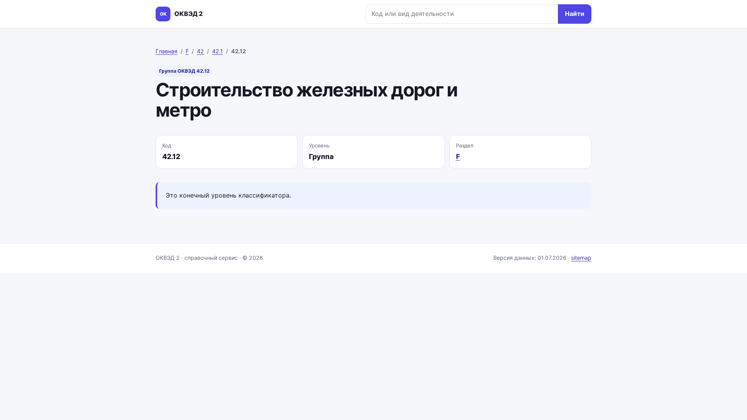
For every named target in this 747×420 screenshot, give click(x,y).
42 (200, 51)
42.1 (217, 51)
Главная (166, 51)
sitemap (581, 257)
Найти (574, 14)
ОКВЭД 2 (181, 14)
